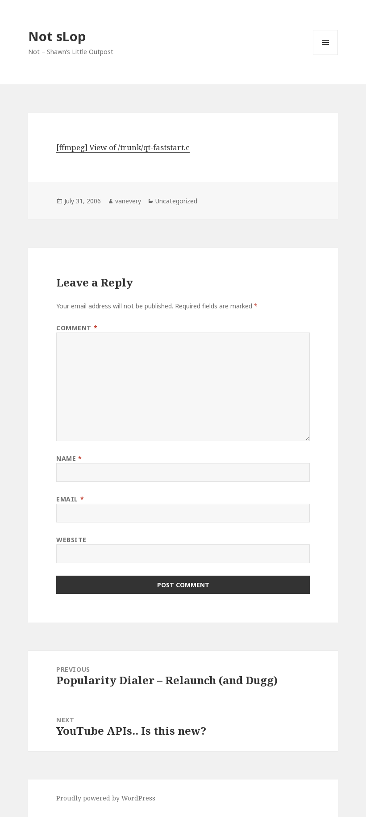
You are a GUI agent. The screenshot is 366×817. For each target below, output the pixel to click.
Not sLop (57, 36)
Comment (76, 328)
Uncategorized (176, 201)
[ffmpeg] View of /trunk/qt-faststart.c (123, 147)
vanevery (128, 201)
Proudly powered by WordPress (105, 798)
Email (70, 499)
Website (71, 539)
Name (69, 458)
